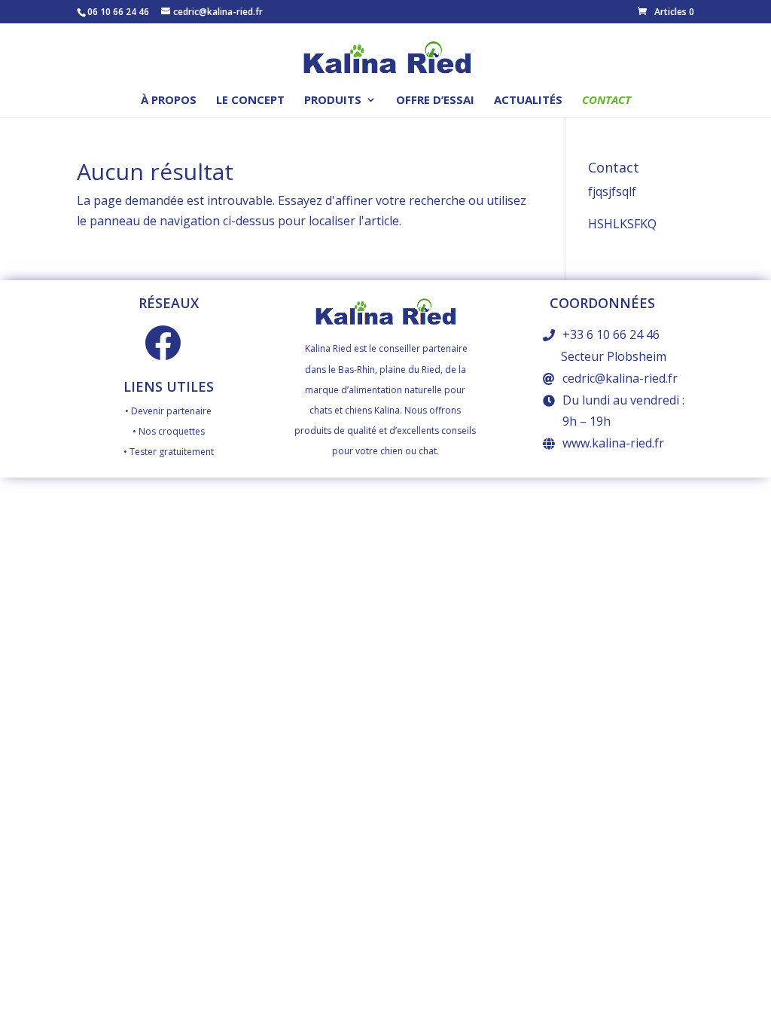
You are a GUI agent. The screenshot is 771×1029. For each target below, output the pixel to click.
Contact (606, 100)
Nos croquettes (172, 431)
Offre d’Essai (435, 100)
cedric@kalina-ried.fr (620, 378)
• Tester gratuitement (168, 451)
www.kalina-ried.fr (613, 443)
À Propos (169, 100)
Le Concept (250, 100)
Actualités (528, 100)
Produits (332, 100)
